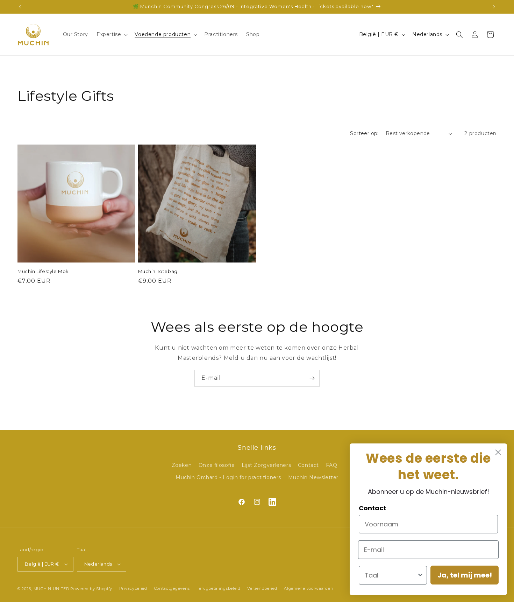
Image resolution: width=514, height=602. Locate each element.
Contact (308, 465)
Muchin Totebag (158, 271)
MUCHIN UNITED (51, 588)
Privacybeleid (133, 588)
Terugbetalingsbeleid (219, 588)
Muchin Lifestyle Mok (43, 271)
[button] (111, 34)
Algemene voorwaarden (308, 588)
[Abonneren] (312, 378)
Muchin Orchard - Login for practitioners (228, 477)
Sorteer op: (364, 133)
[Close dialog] (498, 452)
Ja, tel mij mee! (464, 575)
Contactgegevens (172, 588)
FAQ (331, 465)
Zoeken (182, 465)
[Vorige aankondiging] (20, 6)
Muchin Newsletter (313, 477)
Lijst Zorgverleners (266, 465)
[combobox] (391, 575)
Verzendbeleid (262, 588)
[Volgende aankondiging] (494, 6)
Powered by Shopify (91, 588)
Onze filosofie (217, 465)
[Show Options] (420, 575)
